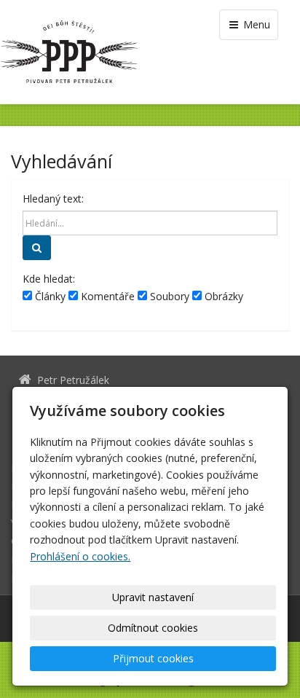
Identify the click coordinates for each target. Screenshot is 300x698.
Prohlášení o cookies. (80, 556)
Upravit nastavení (153, 597)
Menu (255, 24)
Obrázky (222, 296)
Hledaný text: (53, 198)
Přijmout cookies (153, 658)
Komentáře (106, 296)
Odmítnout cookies (153, 628)
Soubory (168, 296)
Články (49, 296)
